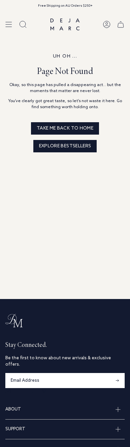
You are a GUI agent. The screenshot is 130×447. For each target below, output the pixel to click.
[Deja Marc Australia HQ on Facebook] (20, 390)
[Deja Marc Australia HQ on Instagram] (8, 390)
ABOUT (13, 409)
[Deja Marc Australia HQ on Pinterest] (44, 390)
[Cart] (121, 24)
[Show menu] (8, 24)
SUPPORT (15, 429)
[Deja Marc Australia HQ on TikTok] (32, 390)
